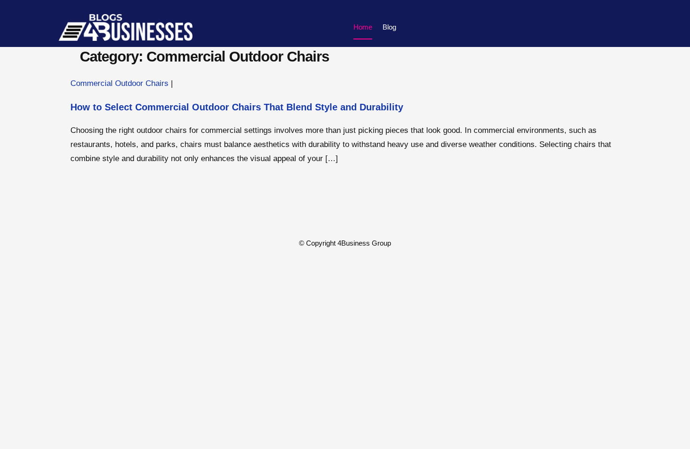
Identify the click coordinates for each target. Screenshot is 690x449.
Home (362, 27)
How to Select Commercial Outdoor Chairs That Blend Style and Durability (236, 107)
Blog (389, 27)
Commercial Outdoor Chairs (119, 83)
